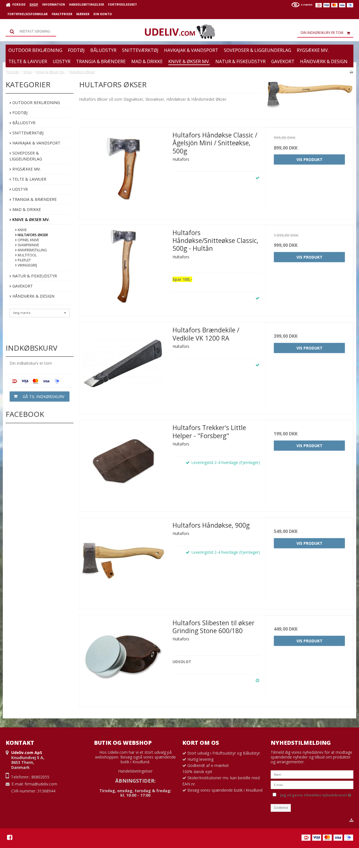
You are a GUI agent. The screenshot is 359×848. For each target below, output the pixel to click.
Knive (22, 229)
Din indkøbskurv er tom (322, 32)
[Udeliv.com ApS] (179, 32)
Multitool (27, 255)
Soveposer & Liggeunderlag (26, 156)
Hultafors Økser (32, 235)
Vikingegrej (27, 265)
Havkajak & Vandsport (35, 143)
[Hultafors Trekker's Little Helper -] (123, 463)
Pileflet (24, 260)
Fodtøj (19, 112)
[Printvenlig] (351, 72)
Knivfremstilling (32, 250)
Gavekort (22, 286)
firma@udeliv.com (41, 784)
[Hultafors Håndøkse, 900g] (123, 561)
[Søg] (31, 31)
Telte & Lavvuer (28, 179)
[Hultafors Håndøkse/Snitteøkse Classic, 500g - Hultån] (123, 268)
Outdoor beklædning (35, 102)
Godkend (281, 808)
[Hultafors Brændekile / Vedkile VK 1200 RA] (123, 366)
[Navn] (312, 773)
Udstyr (19, 189)
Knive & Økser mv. (30, 219)
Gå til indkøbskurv (43, 396)
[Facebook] (9, 837)
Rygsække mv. (26, 169)
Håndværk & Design (32, 296)
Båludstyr (23, 122)
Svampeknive (28, 245)
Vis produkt (309, 159)
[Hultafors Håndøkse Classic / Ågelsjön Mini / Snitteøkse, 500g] (123, 171)
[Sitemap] (351, 820)
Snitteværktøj (27, 132)
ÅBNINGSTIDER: (135, 780)
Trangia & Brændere (34, 199)
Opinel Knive (28, 240)
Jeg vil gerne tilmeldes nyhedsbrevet (314, 794)
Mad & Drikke (26, 209)
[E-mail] (312, 784)
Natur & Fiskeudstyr (34, 276)
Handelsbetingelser (135, 771)
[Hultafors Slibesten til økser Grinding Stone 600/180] (123, 659)
